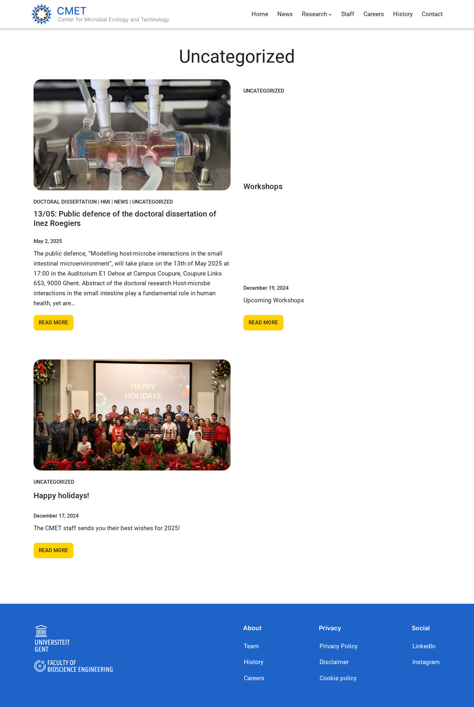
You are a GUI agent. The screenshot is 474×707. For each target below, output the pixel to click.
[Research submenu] (330, 14)
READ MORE (56, 324)
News (121, 202)
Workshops (262, 186)
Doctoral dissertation (65, 202)
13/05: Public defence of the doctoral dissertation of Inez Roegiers (125, 218)
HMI (105, 202)
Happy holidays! (61, 495)
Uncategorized (152, 202)
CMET (72, 11)
